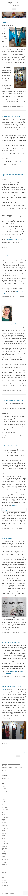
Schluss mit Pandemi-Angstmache (12, 642)
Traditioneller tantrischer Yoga (11, 686)
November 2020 (5, 817)
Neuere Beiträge (22, 752)
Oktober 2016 (4, 846)
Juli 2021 (3, 811)
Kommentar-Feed (5, 883)
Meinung (22, 671)
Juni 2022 (3, 799)
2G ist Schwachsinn (8, 538)
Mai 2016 (3, 851)
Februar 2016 (4, 854)
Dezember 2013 (5, 864)
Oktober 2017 (4, 836)
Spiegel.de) (14, 505)
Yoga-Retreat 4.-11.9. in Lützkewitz (12, 175)
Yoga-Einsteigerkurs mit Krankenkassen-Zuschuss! (12, 767)
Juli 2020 (3, 819)
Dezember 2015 (5, 858)
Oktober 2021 (4, 807)
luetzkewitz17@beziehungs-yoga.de (15, 239)
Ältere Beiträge (6, 752)
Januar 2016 (4, 856)
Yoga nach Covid (7, 256)
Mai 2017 (3, 840)
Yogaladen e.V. (14, 3)
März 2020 (4, 822)
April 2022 (4, 801)
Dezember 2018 (5, 828)
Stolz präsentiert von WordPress (8, 893)
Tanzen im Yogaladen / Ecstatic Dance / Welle (11, 764)
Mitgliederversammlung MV (7, 768)
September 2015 (5, 859)
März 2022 (4, 802)
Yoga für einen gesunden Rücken (12, 324)
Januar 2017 (4, 841)
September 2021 (5, 809)
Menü (14, 8)
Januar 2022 (4, 804)
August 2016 (4, 848)
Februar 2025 (4, 790)
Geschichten (8, 673)
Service (7, 778)
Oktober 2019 (4, 825)
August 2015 (4, 861)
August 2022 (4, 796)
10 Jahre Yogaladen (5, 765)
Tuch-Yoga (5, 22)
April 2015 (4, 862)
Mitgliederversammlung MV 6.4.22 (12, 400)
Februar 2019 (4, 827)
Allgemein (21, 106)
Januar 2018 (4, 833)
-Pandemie (13, 671)
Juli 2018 (3, 830)
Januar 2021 (4, 815)
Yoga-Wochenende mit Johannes (12, 116)
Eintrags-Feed (4, 882)
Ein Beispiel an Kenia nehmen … (11, 446)
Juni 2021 (3, 812)
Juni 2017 (3, 838)
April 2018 (4, 832)
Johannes (22, 161)
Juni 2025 (3, 786)
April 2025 (4, 788)
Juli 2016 (3, 849)
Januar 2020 (4, 824)
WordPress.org (5, 885)
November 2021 (5, 806)
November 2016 (5, 845)
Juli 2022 (3, 798)
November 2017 (5, 835)
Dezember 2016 (5, 843)
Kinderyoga (4, 770)
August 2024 (4, 791)
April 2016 (4, 853)
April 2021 (4, 814)
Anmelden (4, 880)
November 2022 (5, 794)
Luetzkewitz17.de (5, 218)
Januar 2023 (4, 793)
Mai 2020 (3, 820)
